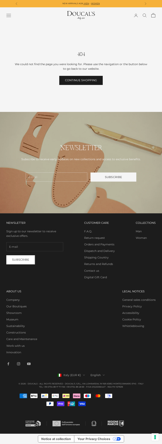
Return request (94, 238)
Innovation (13, 352)
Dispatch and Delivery (99, 251)
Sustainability (15, 326)
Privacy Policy (132, 306)
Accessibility (130, 313)
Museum (12, 319)
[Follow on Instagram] (19, 364)
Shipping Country (96, 257)
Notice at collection (56, 439)
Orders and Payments (99, 244)
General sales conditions (139, 300)
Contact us (91, 270)
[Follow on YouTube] (29, 364)
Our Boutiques (16, 306)
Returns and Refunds (98, 264)
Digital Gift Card (95, 277)
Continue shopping (81, 80)
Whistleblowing (133, 326)
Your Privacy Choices (93, 439)
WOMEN (95, 3)
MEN (86, 3)
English (95, 375)
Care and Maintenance (21, 339)
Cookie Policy (131, 319)
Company (13, 300)
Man (139, 231)
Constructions (16, 332)
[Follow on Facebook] (8, 364)
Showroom (14, 313)
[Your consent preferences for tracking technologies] (155, 437)
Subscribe (113, 177)
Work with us (15, 346)
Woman (141, 238)
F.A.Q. (88, 231)
